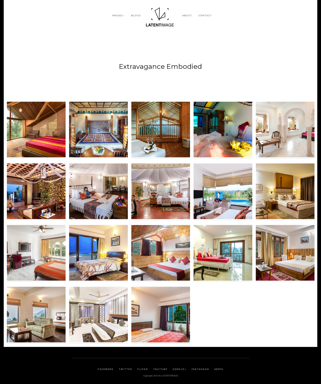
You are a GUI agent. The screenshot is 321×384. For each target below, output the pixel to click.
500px (218, 369)
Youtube (160, 369)
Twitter (125, 369)
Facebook (106, 369)
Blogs (136, 15)
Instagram (200, 369)
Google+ (179, 369)
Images (117, 15)
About (187, 15)
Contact (205, 15)
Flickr (142, 369)
